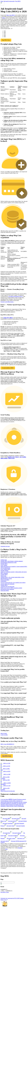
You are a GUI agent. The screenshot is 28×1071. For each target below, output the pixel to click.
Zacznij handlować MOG (8, 368)
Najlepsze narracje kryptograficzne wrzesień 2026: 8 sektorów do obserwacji (13, 801)
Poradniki (20, 847)
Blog (6, 849)
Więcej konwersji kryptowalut (8, 791)
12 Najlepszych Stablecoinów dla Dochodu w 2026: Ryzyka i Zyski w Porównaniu (12, 805)
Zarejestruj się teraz (5, 546)
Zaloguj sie (3, 447)
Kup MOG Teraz (6, 40)
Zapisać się (8, 447)
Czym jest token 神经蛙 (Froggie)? (9, 799)
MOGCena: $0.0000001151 (7, 744)
